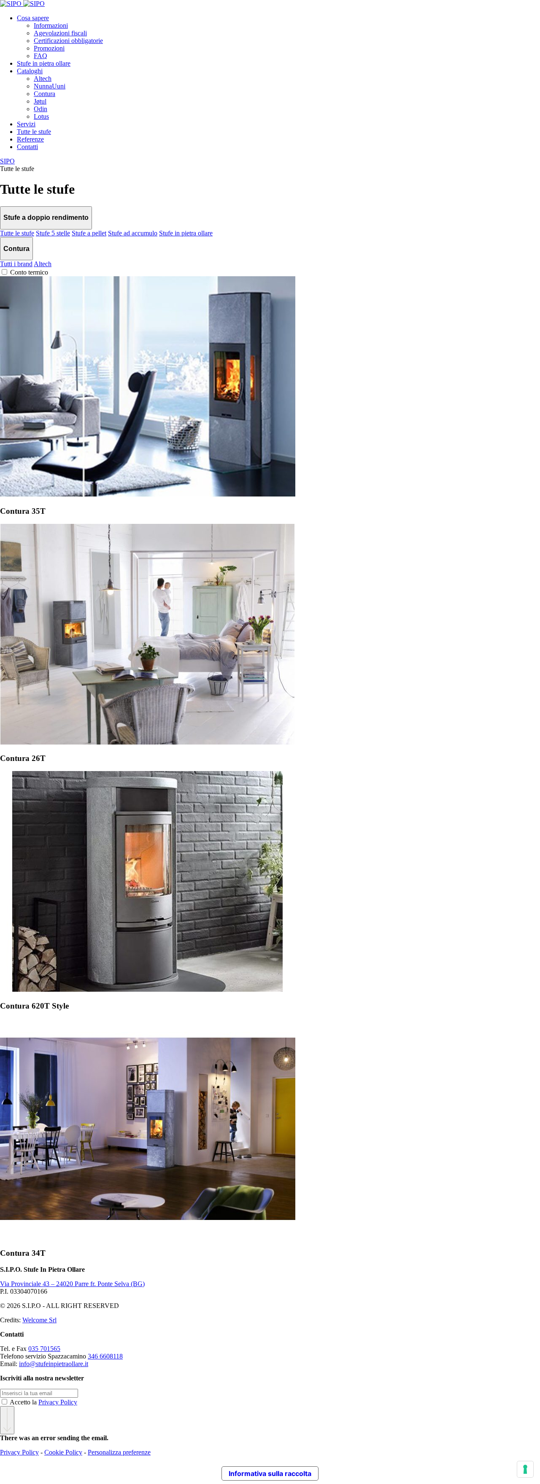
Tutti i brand (16, 263)
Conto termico (29, 272)
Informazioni (51, 25)
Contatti (27, 146)
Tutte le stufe (34, 131)
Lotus (41, 116)
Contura (44, 93)
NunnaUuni (49, 86)
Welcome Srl (39, 1320)
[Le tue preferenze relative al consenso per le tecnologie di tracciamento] (525, 1469)
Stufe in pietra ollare (43, 63)
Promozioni (49, 48)
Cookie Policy (63, 1452)
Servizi (26, 124)
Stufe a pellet (89, 233)
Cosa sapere (33, 17)
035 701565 (44, 1348)
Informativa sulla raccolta (270, 1473)
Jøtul (40, 101)
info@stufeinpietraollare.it (53, 1363)
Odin (40, 108)
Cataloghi (30, 71)
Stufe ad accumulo (132, 233)
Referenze (30, 139)
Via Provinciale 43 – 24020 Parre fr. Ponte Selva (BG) (72, 1283)
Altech (42, 78)
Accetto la (43, 1402)
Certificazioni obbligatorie (68, 40)
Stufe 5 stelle (53, 233)
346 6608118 (105, 1356)
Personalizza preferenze (119, 1452)
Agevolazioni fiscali (60, 33)
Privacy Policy (57, 1402)
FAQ (40, 55)
